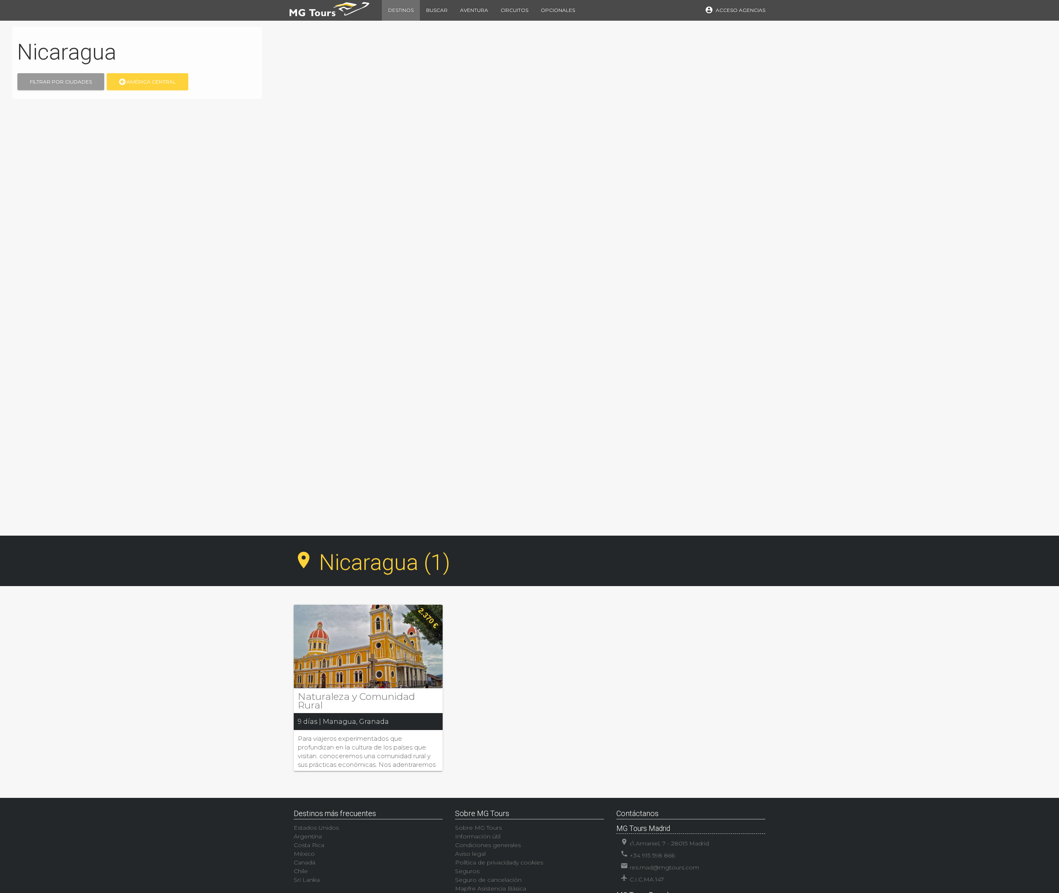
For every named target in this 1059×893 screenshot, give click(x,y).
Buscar (437, 10)
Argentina (308, 836)
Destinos (401, 10)
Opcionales (558, 10)
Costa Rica (309, 845)
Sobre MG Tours (478, 827)
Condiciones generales (488, 845)
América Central (150, 82)
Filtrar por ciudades (61, 82)
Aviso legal (470, 853)
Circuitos (514, 10)
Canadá (304, 862)
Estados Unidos (316, 827)
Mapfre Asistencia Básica (490, 888)
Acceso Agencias (735, 10)
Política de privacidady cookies (499, 862)
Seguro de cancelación (488, 879)
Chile (301, 871)
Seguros (467, 871)
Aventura (474, 10)
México (304, 853)
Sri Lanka (307, 879)
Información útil (478, 836)
